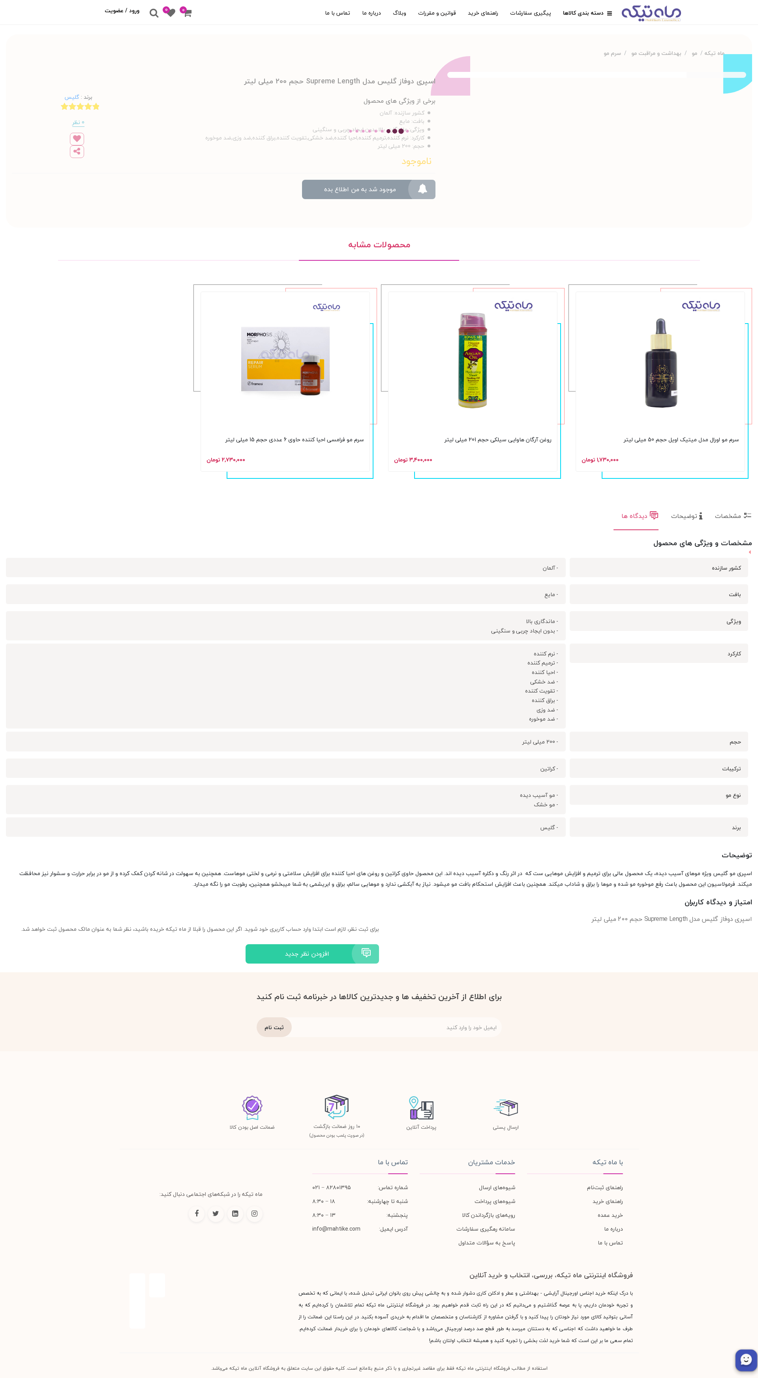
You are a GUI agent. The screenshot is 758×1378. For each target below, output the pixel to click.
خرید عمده (610, 1215)
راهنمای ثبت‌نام (605, 1187)
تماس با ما (337, 13)
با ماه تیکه (608, 1162)
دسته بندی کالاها (584, 13)
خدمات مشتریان (491, 1162)
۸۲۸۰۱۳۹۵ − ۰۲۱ (331, 1187)
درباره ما (371, 13)
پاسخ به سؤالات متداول (486, 1243)
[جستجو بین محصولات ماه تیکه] (154, 13)
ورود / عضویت (122, 10)
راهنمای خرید (483, 13)
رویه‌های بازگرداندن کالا (488, 1215)
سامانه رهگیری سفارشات (485, 1229)
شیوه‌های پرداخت (495, 1201)
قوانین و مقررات (437, 13)
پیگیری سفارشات (530, 13)
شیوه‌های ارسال (497, 1187)
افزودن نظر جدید (307, 953)
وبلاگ (399, 13)
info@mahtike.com (336, 1229)
